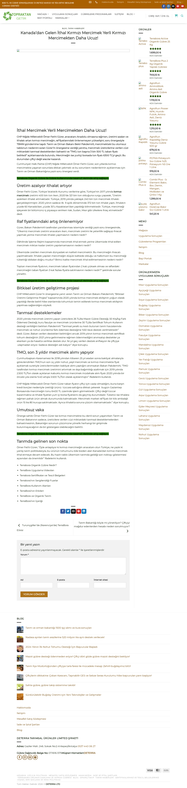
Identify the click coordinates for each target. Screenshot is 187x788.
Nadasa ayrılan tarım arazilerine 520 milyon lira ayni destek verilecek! (65, 637)
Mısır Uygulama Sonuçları (153, 284)
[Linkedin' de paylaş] (84, 511)
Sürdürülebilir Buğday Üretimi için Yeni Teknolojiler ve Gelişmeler (63, 694)
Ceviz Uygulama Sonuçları (154, 378)
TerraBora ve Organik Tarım (35, 496)
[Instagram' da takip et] (168, 6)
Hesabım (21, 775)
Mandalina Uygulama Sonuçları (151, 346)
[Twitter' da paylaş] (68, 511)
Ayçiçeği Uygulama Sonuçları (150, 292)
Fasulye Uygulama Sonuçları (149, 337)
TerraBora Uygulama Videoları (37, 470)
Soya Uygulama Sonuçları (153, 299)
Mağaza (42, 14)
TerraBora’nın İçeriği (31, 501)
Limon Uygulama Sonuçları (154, 400)
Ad (21, 580)
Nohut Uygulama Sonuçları (149, 436)
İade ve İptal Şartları (163, 2)
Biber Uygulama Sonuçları (154, 314)
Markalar (61, 18)
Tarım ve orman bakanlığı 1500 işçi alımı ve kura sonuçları (59, 627)
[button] (159, 16)
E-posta (61, 580)
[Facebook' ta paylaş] (62, 511)
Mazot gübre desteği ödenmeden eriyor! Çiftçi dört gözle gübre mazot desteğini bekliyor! (78, 656)
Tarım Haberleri (76, 28)
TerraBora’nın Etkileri (32, 490)
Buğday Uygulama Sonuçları (150, 307)
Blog (179, 2)
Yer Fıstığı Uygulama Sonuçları (151, 361)
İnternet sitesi (101, 580)
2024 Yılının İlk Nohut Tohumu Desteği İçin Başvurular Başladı (61, 647)
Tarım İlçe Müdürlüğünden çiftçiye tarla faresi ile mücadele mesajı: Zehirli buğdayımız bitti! (78, 666)
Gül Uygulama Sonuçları (153, 389)
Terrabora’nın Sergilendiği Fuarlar (39, 480)
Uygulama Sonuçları (65, 14)
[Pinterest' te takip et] (178, 6)
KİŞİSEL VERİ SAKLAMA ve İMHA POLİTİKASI (39, 780)
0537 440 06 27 (86, 746)
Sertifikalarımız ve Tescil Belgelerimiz (137, 777)
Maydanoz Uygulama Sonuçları (151, 427)
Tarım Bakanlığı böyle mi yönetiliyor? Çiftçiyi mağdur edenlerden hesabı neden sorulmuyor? (102, 524)
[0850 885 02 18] (96, 2)
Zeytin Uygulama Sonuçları (154, 320)
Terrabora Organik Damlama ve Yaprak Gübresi (45, 777)
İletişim (120, 2)
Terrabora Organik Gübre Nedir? (38, 465)
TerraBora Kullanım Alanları (35, 485)
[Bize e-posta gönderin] (173, 6)
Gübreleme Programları (96, 14)
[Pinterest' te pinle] (78, 511)
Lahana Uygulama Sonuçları (149, 417)
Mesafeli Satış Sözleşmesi (139, 2)
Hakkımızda (108, 2)
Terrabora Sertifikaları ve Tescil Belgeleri (42, 475)
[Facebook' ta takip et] (164, 6)
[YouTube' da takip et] (182, 6)
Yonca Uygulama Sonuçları (154, 384)
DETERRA (89, 753)
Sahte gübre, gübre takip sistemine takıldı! (50, 685)
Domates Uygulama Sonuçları (150, 328)
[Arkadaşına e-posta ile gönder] (73, 511)
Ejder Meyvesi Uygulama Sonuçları (153, 408)
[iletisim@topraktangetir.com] (90, 2)
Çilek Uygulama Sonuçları (153, 354)
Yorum (24, 554)
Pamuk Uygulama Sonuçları (149, 371)
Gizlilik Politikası (37, 775)
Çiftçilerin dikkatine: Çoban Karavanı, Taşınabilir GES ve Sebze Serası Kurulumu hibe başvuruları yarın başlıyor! (89, 675)
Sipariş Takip (87, 777)
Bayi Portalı (44, 18)
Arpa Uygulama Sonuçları (153, 395)
